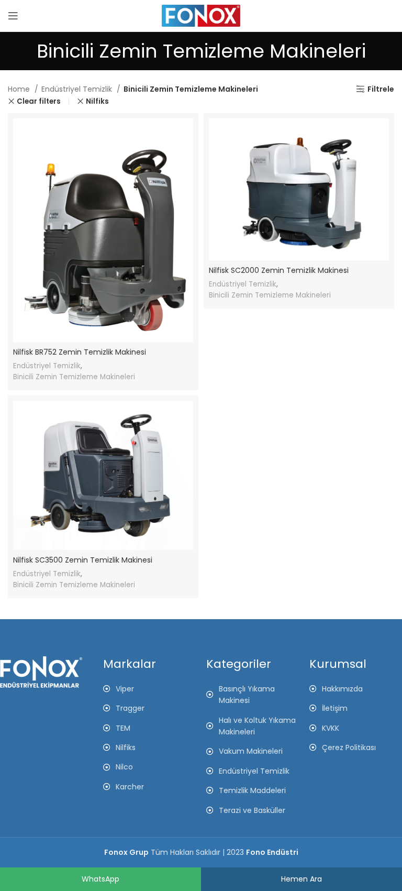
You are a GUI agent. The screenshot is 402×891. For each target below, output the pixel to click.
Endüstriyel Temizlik (77, 89)
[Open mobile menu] (13, 15)
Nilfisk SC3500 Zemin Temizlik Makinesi (82, 560)
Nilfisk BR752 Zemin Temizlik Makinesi (79, 352)
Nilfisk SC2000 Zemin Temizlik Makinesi (279, 270)
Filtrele (380, 89)
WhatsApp (100, 879)
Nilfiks (97, 101)
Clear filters (39, 101)
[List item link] (355, 689)
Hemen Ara (301, 879)
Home (20, 89)
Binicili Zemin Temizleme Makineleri (74, 377)
